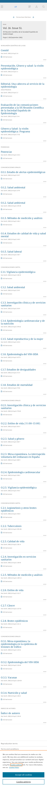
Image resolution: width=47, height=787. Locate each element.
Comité (5, 50)
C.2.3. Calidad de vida (12, 541)
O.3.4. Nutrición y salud (14, 693)
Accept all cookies (23, 775)
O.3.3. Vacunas (9, 678)
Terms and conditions (10, 749)
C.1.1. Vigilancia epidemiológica (18, 272)
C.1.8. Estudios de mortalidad (16, 385)
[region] (23, 768)
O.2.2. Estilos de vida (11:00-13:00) (20, 423)
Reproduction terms (9, 743)
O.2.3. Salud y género (12, 439)
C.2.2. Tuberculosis (11, 526)
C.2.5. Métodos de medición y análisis (22, 575)
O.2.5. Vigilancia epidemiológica (19, 488)
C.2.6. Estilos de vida (12, 590)
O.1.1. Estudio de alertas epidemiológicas (23, 172)
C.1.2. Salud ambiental (13, 287)
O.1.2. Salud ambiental (13, 187)
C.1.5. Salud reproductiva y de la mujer (22, 339)
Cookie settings (16, 765)
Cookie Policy (14, 767)
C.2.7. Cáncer (8, 606)
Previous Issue (20, 17)
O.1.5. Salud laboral (11, 252)
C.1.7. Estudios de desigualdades (18, 370)
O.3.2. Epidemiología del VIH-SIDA (20, 662)
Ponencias (6, 152)
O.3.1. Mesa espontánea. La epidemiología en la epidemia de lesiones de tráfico (19, 644)
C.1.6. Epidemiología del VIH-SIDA (19, 354)
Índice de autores (10, 713)
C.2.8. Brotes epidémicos (14, 621)
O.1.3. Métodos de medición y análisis (21, 218)
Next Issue (28, 17)
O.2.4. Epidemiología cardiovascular (20, 472)
